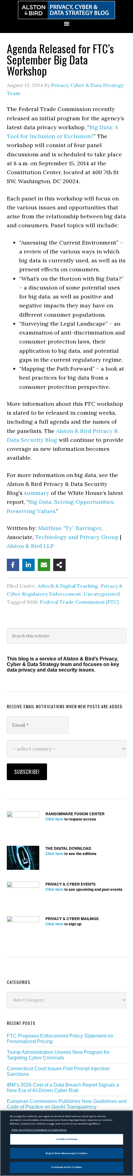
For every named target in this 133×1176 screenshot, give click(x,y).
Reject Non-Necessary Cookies (66, 1153)
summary (36, 492)
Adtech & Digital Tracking (67, 586)
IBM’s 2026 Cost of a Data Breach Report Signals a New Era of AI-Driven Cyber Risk (63, 1087)
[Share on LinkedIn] (28, 565)
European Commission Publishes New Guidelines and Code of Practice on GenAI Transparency (67, 1104)
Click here (54, 819)
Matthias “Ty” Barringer (69, 528)
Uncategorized (102, 594)
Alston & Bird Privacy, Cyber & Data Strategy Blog (66, 10)
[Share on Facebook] (13, 565)
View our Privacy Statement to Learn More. (39, 1129)
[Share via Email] (44, 565)
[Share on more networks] (59, 565)
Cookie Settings (66, 1139)
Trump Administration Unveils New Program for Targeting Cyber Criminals (58, 1055)
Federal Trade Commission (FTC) (79, 602)
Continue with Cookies (66, 1167)
